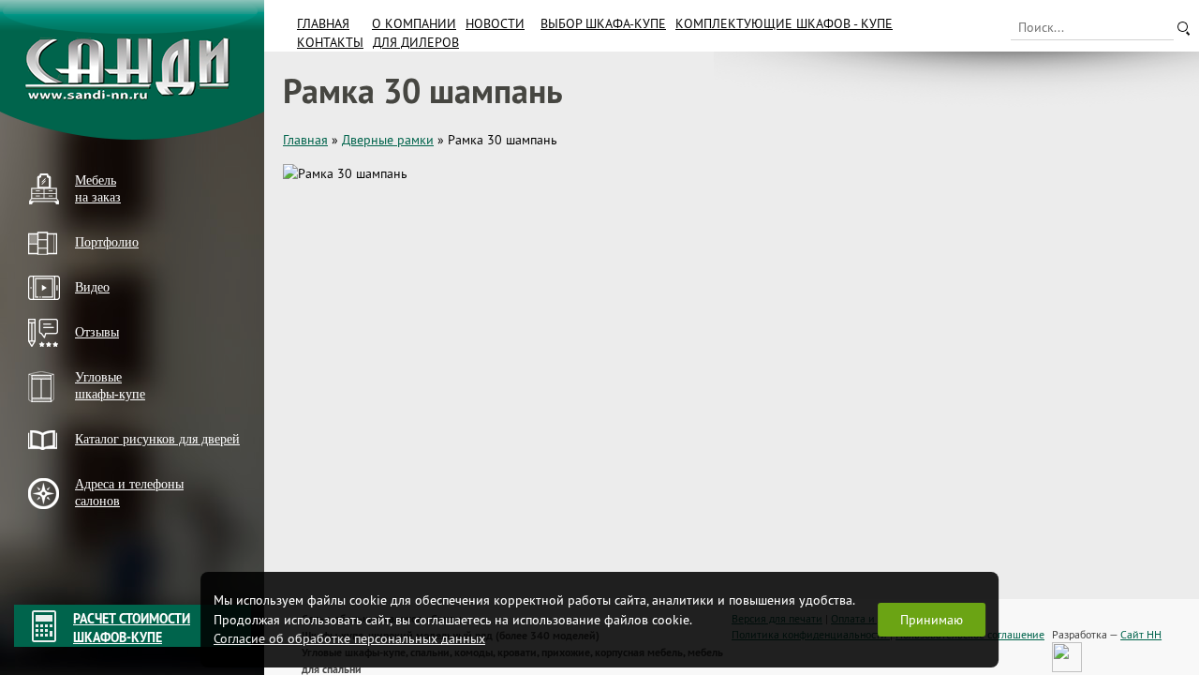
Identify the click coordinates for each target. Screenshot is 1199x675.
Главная (323, 23)
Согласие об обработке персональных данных (349, 638)
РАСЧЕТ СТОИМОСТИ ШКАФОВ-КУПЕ (131, 628)
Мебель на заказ (98, 188)
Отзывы (97, 332)
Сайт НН (1141, 634)
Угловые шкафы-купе (110, 385)
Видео (92, 287)
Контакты (330, 42)
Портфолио (107, 242)
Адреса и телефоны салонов (129, 492)
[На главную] (132, 70)
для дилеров (416, 42)
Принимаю (931, 619)
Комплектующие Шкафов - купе (784, 23)
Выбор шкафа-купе (603, 23)
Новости (495, 23)
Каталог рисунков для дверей (157, 439)
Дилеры (49, 533)
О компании (414, 23)
